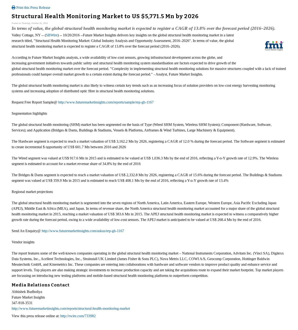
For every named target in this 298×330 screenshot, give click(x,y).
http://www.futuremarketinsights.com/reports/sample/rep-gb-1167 (106, 102)
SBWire (52, 35)
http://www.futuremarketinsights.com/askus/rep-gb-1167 (83, 231)
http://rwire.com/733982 (78, 316)
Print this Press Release (32, 8)
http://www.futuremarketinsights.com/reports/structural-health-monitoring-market (71, 308)
